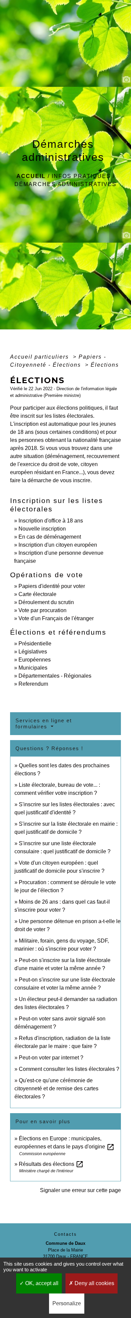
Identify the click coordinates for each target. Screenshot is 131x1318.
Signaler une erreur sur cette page (80, 1190)
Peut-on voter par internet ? (51, 1057)
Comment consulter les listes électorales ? (69, 1069)
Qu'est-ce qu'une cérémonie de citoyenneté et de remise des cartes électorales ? (56, 1088)
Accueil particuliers (40, 357)
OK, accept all (41, 1283)
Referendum (33, 684)
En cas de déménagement (49, 537)
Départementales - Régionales (54, 676)
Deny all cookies (93, 1283)
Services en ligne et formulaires (43, 723)
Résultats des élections (51, 1164)
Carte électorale (37, 594)
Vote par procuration (42, 610)
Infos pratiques (81, 176)
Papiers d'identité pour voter (51, 586)
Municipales (32, 668)
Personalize (66, 1303)
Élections (105, 365)
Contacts (65, 1234)
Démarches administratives (65, 184)
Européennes (34, 660)
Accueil (31, 176)
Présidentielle (34, 643)
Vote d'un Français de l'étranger (56, 618)
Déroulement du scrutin (46, 602)
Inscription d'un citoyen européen (57, 545)
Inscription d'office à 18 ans (50, 521)
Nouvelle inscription (42, 529)
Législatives (32, 651)
